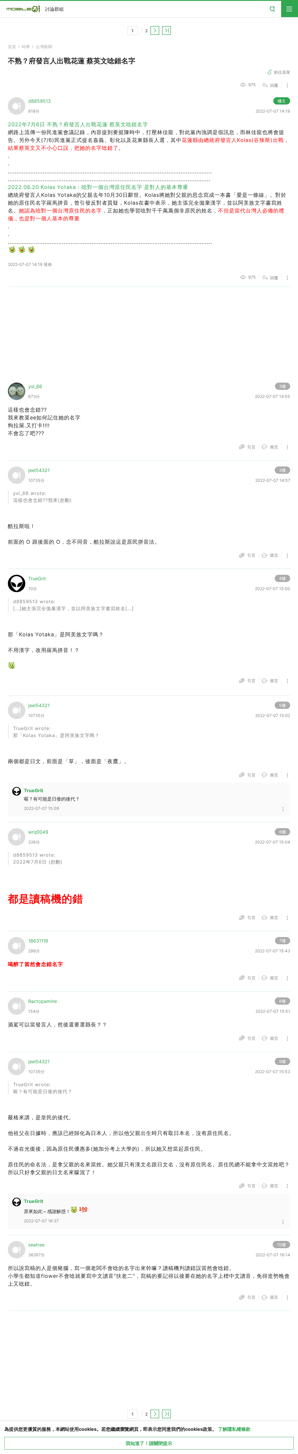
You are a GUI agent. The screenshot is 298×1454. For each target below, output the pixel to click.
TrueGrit (33, 790)
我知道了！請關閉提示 (149, 1443)
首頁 (12, 46)
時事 (26, 46)
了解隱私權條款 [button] (234, 1429)
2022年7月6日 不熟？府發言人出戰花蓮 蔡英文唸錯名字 (78, 124)
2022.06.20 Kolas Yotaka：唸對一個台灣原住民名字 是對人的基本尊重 (98, 187)
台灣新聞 (44, 46)
